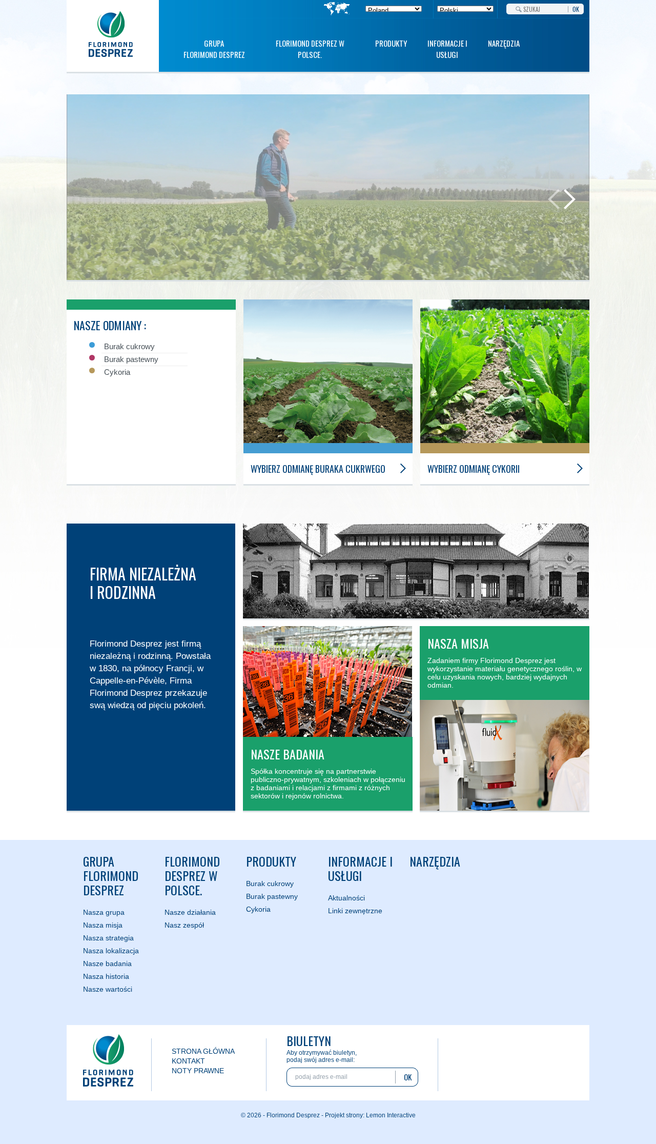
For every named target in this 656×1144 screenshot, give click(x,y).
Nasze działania (190, 912)
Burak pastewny (272, 896)
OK (575, 8)
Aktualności (346, 898)
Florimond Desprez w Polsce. (310, 48)
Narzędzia (504, 43)
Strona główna (203, 1051)
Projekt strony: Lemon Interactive (370, 1115)
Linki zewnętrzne (355, 911)
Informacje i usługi (447, 48)
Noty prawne (198, 1071)
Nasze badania (107, 963)
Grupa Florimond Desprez (214, 48)
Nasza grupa (104, 912)
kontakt (188, 1061)
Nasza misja (102, 925)
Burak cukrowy (270, 883)
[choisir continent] (337, 9)
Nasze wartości (107, 989)
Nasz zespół (184, 925)
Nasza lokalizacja (111, 951)
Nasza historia (106, 976)
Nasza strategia (108, 938)
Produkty (391, 43)
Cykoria (258, 909)
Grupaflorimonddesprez (110, 875)
